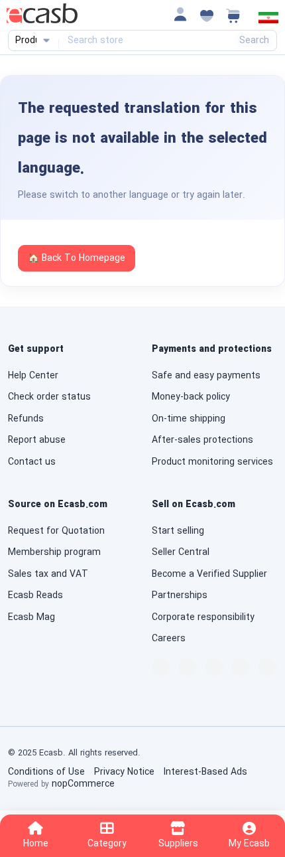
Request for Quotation (56, 531)
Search (254, 40)
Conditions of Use (46, 772)
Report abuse (37, 440)
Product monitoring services (212, 462)
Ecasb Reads (35, 595)
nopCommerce (83, 784)
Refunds (26, 419)
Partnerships (179, 595)
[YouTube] (267, 667)
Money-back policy (191, 397)
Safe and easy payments (206, 375)
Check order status (49, 397)
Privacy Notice (124, 772)
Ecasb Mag (31, 617)
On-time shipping (188, 419)
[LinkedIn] (187, 667)
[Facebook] (161, 667)
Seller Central (180, 552)
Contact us (32, 462)
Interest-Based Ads (205, 772)
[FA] (268, 20)
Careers (169, 638)
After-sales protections (202, 440)
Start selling (178, 531)
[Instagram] (240, 667)
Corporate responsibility (203, 617)
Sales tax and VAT (48, 574)
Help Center (33, 375)
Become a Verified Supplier (209, 574)
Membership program (54, 552)
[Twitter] (214, 667)
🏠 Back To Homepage (76, 258)
